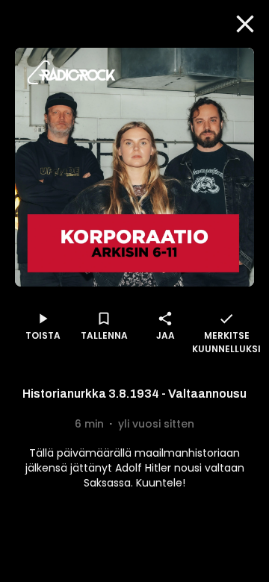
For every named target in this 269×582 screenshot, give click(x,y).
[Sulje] (245, 24)
